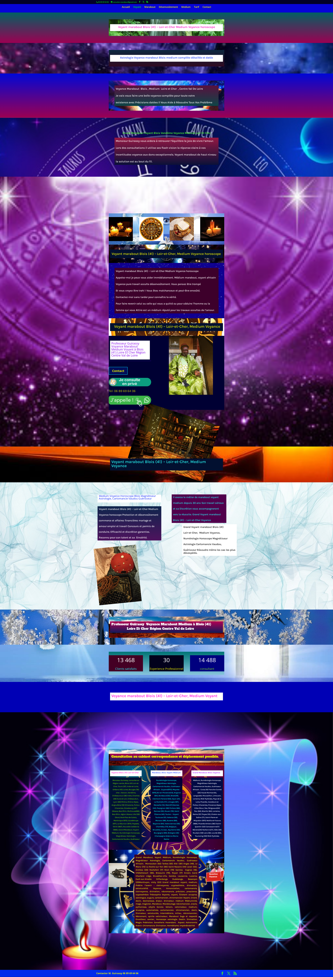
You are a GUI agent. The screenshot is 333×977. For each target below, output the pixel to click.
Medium (186, 7)
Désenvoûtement (168, 7)
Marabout (149, 7)
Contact (207, 7)
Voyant (137, 7)
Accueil (126, 7)
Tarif (196, 7)
